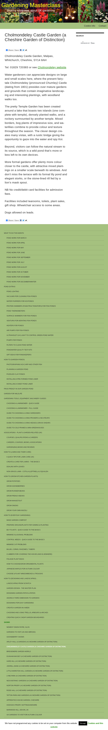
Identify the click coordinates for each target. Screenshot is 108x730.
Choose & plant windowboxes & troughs (25, 574)
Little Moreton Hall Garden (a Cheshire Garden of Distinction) (35, 671)
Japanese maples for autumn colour (23, 569)
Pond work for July (15, 262)
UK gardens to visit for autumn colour (24, 715)
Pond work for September (18, 257)
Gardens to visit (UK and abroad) (21, 632)
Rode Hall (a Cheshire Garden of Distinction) (27, 690)
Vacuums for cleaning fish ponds (22, 296)
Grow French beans (15, 496)
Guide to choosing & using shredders (23, 413)
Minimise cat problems (16, 544)
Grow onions (12, 505)
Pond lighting (13, 291)
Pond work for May (15, 248)
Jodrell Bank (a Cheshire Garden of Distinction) (28, 666)
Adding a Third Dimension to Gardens (23, 598)
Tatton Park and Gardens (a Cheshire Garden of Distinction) (33, 695)
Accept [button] (83, 723)
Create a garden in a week (18, 608)
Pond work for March (16, 238)
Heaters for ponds (15, 325)
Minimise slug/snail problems (20, 535)
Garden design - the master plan (21, 588)
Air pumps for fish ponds (18, 330)
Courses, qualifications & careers (22, 437)
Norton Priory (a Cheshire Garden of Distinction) (29, 685)
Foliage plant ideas (15, 559)
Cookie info (89, 26)
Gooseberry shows (15, 637)
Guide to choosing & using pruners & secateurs (28, 418)
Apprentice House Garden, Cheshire (23, 700)
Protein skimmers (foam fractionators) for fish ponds (31, 306)
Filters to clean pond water (19, 345)
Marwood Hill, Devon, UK (17, 710)
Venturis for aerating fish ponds (21, 321)
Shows (7, 622)
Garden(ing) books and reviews (21, 447)
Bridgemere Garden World (19, 651)
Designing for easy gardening (20, 603)
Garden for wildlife (13, 394)
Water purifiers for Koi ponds (20, 301)
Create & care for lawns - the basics (23, 462)
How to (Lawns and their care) (17, 452)
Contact (102, 26)
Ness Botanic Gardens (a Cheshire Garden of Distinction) (32, 681)
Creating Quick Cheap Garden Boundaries (25, 617)
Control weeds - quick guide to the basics (26, 540)
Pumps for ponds (14, 340)
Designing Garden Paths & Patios (21, 593)
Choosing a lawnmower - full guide (22, 408)
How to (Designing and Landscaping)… (21, 578)
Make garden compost (17, 520)
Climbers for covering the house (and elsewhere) (29, 554)
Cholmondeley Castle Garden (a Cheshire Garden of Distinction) (36, 647)
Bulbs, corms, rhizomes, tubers (21, 549)
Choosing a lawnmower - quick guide (23, 403)
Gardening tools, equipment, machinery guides (25, 398)
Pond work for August (17, 267)
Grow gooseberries (16, 486)
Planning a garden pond (17, 369)
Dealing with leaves (15, 467)
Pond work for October (17, 272)
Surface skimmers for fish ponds (22, 316)
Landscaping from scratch (19, 583)
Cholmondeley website (52, 67)
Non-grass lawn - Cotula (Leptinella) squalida (27, 471)
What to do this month (14, 233)
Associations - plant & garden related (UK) (23, 433)
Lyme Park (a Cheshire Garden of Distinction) (27, 676)
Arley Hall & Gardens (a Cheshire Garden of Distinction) (32, 642)
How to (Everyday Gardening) (17, 515)
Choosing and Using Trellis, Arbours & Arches (27, 613)
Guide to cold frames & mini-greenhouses (25, 428)
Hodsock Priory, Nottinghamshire (22, 705)
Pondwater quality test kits (19, 350)
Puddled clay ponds (16, 374)
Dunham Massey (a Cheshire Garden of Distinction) (29, 656)
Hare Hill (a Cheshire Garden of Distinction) (26, 661)
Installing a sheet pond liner (20, 384)
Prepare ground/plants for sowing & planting (27, 525)
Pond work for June (16, 253)
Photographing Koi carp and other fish (24, 364)
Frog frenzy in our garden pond (18, 389)
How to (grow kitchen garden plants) (21, 476)
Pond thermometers (16, 311)
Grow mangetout (14, 501)
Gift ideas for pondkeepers (19, 355)
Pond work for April (16, 243)
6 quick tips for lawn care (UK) (20, 457)
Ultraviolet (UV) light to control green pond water (30, 335)
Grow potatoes (13, 481)
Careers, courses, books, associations (24, 442)
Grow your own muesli (17, 510)
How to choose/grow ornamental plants (25, 564)
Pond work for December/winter (21, 282)
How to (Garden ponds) (14, 360)
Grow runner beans (16, 491)
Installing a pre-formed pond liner (22, 379)
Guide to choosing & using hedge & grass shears (28, 423)
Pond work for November (18, 277)
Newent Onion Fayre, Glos (18, 627)
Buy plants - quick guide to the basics (23, 530)
